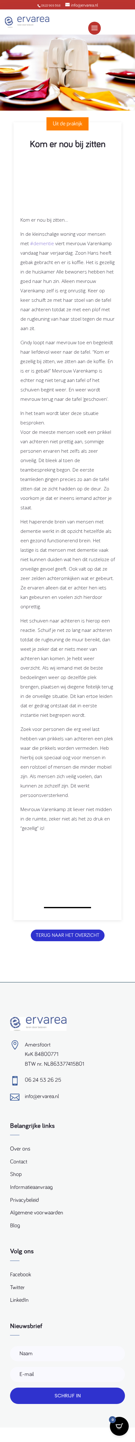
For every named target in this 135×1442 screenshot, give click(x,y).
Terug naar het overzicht (68, 935)
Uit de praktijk (67, 124)
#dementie (42, 243)
